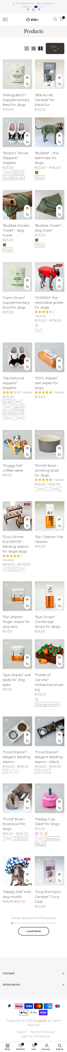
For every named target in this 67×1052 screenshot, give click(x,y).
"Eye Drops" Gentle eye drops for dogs (47, 622)
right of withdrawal (35, 1036)
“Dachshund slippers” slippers (13, 383)
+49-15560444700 (24, 3)
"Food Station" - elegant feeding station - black (49, 757)
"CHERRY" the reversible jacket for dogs (49, 302)
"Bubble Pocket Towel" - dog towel (16, 230)
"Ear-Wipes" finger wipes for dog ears (16, 622)
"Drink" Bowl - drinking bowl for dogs (47, 470)
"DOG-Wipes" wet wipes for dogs (46, 383)
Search (21, 1032)
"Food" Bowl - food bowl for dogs (14, 824)
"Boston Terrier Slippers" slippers (16, 158)
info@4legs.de (47, 3)
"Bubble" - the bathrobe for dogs (47, 158)
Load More (33, 931)
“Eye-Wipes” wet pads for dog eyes (17, 680)
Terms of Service (42, 1032)
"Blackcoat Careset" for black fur (45, 100)
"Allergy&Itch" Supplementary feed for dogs (16, 100)
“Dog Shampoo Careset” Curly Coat (48, 897)
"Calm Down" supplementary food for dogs (16, 302)
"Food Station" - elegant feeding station (16, 757)
